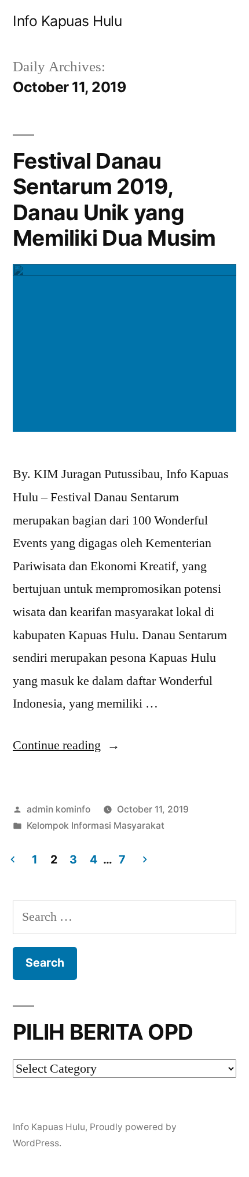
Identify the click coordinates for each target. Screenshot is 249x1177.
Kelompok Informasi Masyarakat (95, 825)
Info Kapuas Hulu (67, 21)
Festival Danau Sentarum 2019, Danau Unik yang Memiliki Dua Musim (114, 200)
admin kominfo (58, 809)
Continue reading (66, 745)
